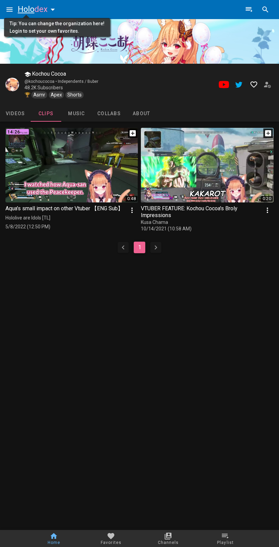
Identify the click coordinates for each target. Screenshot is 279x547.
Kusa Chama (154, 222)
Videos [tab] (15, 113)
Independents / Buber (78, 81)
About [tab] (141, 113)
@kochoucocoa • (41, 81)
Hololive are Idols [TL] (27, 218)
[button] (38, 9)
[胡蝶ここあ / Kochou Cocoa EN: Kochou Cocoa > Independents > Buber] (12, 84)
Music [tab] (76, 113)
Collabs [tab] (109, 113)
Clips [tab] (45, 113)
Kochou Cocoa (48, 74)
